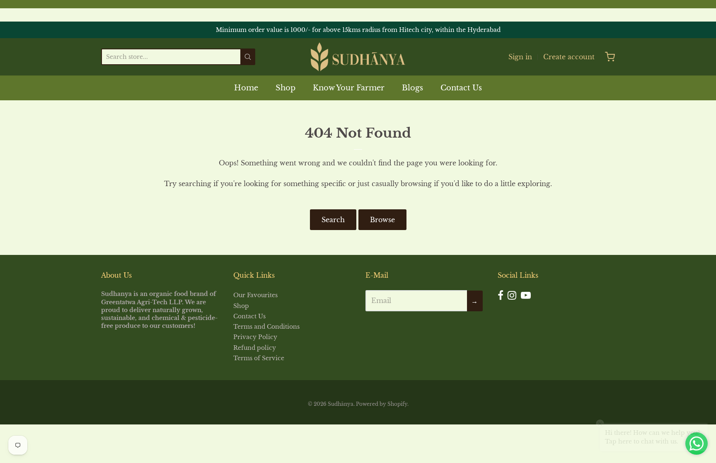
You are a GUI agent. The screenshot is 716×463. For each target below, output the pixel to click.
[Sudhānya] (358, 56)
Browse (382, 220)
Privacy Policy (255, 337)
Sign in (520, 57)
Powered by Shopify (381, 404)
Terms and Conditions (266, 326)
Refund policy (254, 347)
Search (333, 220)
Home (246, 87)
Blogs (412, 87)
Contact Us (461, 87)
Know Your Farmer (349, 87)
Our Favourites (255, 295)
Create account (569, 57)
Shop (285, 87)
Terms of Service (258, 358)
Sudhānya (340, 404)
